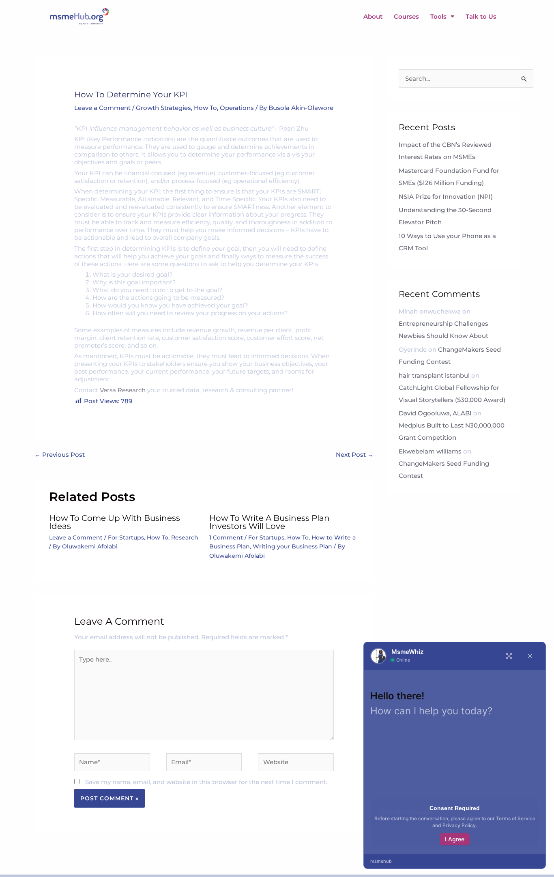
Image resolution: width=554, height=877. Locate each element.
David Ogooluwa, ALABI (435, 413)
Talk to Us (481, 16)
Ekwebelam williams (430, 451)
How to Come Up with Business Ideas (114, 522)
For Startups (126, 537)
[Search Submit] (524, 79)
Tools (438, 16)
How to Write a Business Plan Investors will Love (269, 522)
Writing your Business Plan (292, 546)
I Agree (454, 839)
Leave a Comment (102, 108)
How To (205, 108)
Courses (406, 16)
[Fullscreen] (509, 656)
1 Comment (226, 537)
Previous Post (59, 454)
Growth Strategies (163, 108)
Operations (237, 108)
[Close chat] (530, 656)
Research (184, 537)
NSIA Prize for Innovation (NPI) (446, 196)
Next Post (355, 454)
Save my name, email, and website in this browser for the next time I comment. (206, 782)
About (372, 16)
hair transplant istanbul (434, 375)
